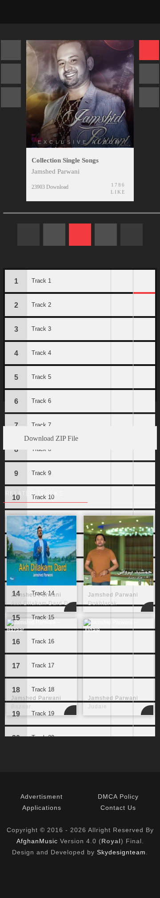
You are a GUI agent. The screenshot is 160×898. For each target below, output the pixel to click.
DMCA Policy (118, 796)
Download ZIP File (50, 438)
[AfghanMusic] (14, 12)
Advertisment (41, 796)
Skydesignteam (121, 852)
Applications (41, 807)
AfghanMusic (37, 841)
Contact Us (118, 807)
